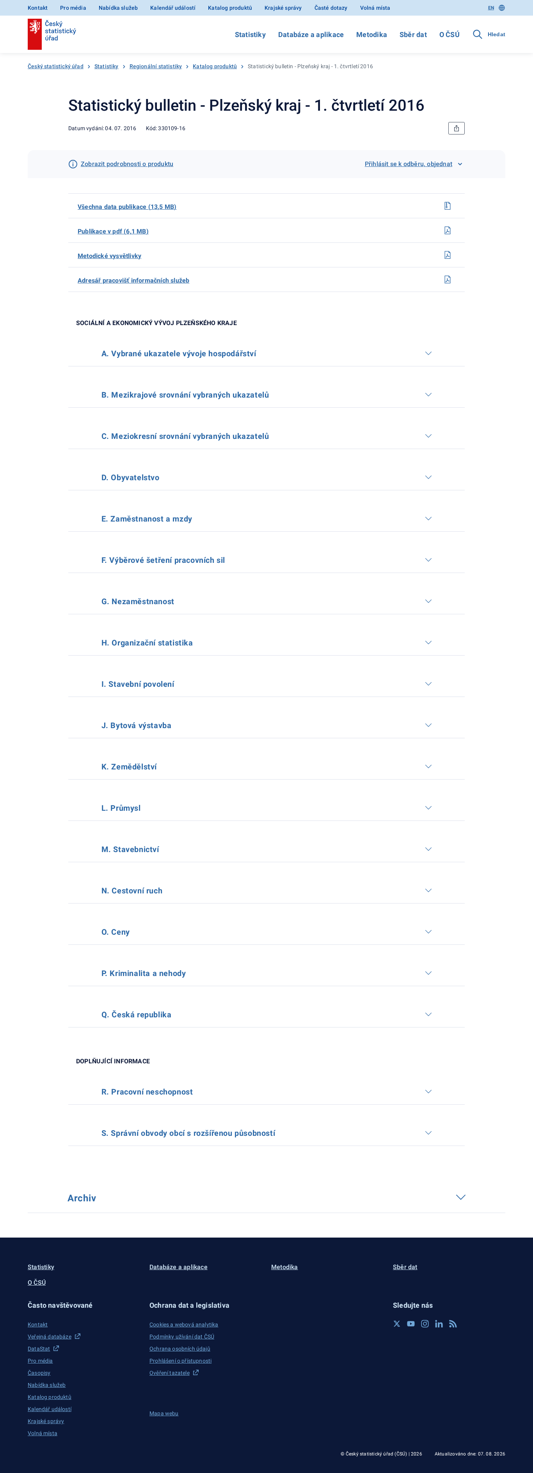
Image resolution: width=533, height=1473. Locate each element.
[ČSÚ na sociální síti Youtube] (411, 1324)
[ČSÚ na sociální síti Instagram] (425, 1324)
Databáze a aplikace (311, 34)
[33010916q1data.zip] (447, 206)
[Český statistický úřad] (52, 34)
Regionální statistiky (156, 66)
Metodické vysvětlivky (109, 256)
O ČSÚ (449, 34)
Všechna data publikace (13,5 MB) (127, 206)
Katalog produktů (230, 8)
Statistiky (250, 34)
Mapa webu (164, 1413)
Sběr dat (413, 34)
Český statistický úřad (56, 66)
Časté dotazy (331, 8)
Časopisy (39, 1373)
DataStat (39, 1349)
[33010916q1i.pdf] (447, 279)
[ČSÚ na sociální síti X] (397, 1324)
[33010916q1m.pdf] (447, 255)
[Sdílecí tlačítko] (456, 128)
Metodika (371, 34)
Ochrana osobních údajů (179, 1349)
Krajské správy (283, 8)
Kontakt (38, 8)
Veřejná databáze (49, 1336)
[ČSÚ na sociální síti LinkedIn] (439, 1324)
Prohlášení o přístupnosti (180, 1361)
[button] (84, 1305)
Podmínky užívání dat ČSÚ (181, 1336)
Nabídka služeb (118, 8)
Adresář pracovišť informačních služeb (133, 280)
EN (491, 8)
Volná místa (375, 8)
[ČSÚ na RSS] (453, 1324)
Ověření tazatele (169, 1373)
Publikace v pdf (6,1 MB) (113, 231)
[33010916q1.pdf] (447, 230)
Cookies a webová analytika (184, 1324)
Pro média (73, 8)
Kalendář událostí (172, 8)
